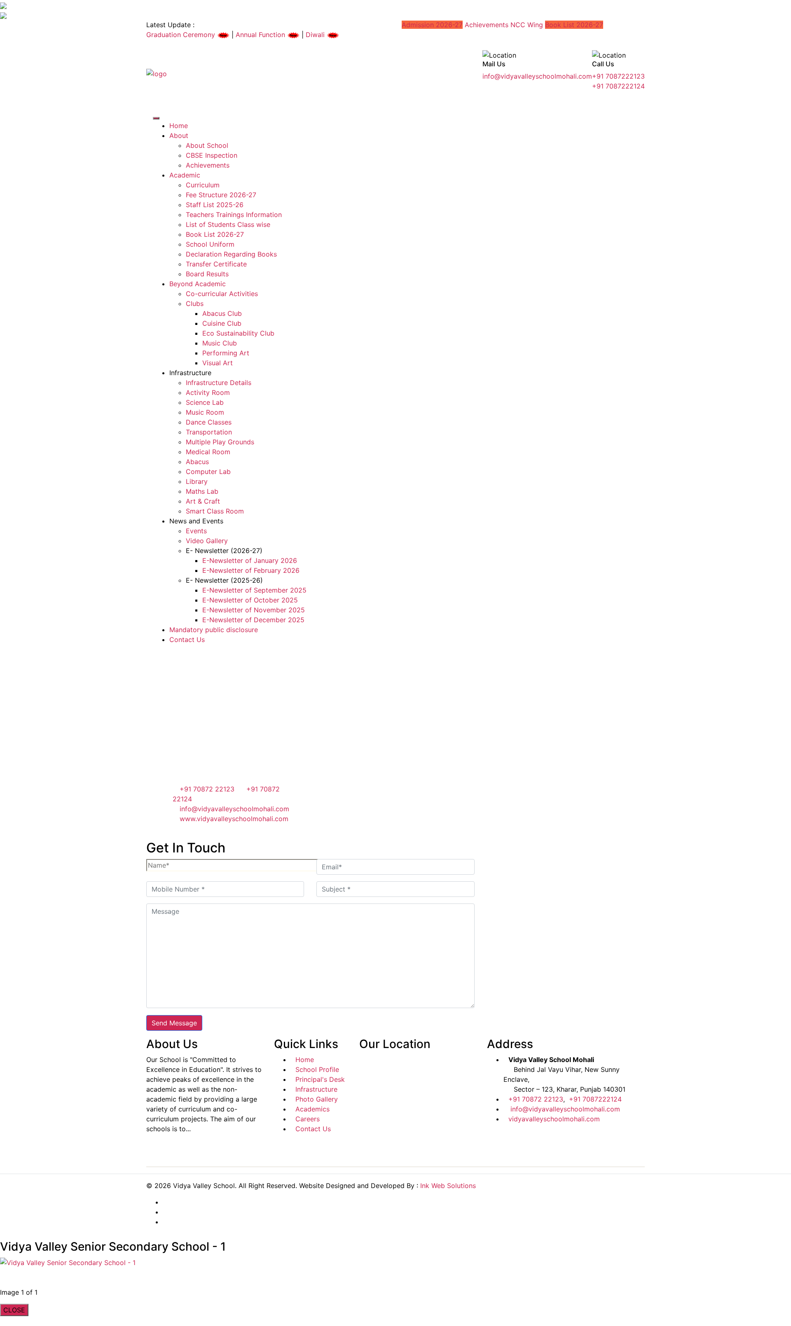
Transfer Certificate (216, 264)
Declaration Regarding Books (231, 254)
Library (197, 481)
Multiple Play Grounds (220, 442)
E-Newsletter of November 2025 (253, 610)
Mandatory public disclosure (213, 630)
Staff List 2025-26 (214, 205)
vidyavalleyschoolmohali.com (554, 1119)
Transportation (209, 432)
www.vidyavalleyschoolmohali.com (234, 819)
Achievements (486, 25)
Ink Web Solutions (448, 1185)
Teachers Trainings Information (234, 214)
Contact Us (187, 639)
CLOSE (14, 1310)
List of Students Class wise (228, 224)
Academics (312, 1109)
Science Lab (205, 402)
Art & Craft (203, 501)
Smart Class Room (215, 511)
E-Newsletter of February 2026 (251, 570)
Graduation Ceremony (181, 34)
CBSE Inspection (211, 155)
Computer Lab (208, 471)
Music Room (205, 412)
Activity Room (208, 392)
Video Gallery (207, 541)
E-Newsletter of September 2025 (254, 590)
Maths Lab (202, 491)
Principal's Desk (320, 1079)
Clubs (195, 303)
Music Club (219, 343)
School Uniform (210, 244)
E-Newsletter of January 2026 (249, 560)
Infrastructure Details (218, 382)
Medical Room (208, 452)
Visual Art (217, 363)
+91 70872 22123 (206, 789)
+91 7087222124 (618, 86)
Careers (307, 1119)
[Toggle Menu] (156, 118)
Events (196, 531)
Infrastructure (316, 1089)
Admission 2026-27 (432, 25)
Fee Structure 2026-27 (221, 195)
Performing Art (225, 353)
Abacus (197, 462)
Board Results (207, 274)
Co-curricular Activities (222, 293)
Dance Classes (209, 422)
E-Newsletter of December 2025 (253, 620)
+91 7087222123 (618, 76)
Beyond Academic (197, 284)
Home (178, 125)
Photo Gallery (316, 1099)
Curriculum (203, 185)
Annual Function (261, 34)
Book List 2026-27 (574, 25)
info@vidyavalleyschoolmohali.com (537, 76)
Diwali (316, 34)
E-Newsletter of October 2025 (250, 600)
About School (207, 145)
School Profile (317, 1069)
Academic (184, 175)
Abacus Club (222, 313)
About (178, 135)
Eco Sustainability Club (238, 333)
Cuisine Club (221, 323)
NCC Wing (526, 25)
